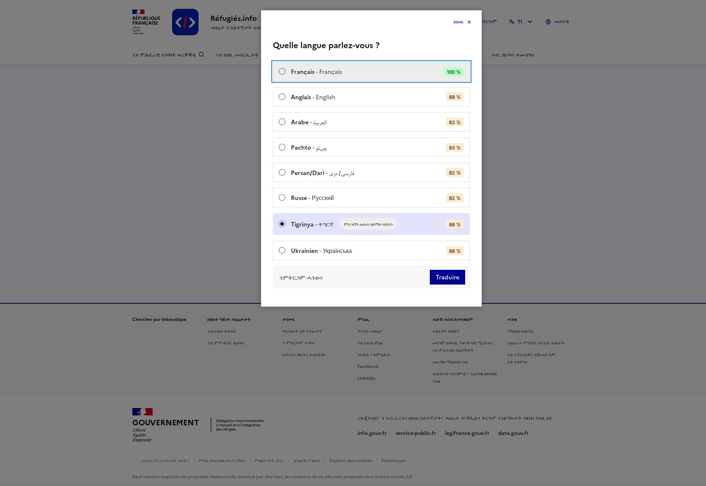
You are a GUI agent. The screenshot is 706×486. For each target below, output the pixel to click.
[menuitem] (371, 71)
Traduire (447, 277)
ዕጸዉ (458, 22)
